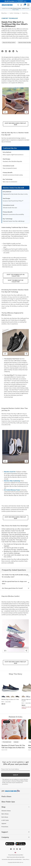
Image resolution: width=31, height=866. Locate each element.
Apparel (4, 823)
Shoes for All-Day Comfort (9, 42)
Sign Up (15, 775)
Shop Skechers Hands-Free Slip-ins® (15, 123)
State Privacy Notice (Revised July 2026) (15, 857)
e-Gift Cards (5, 820)
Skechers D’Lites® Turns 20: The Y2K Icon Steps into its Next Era (13, 746)
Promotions (5, 826)
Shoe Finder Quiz (8, 802)
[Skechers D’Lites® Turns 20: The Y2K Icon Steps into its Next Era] (14, 729)
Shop (13, 9)
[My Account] (21, 5)
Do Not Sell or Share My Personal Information (12, 859)
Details (17, 9)
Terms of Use (26, 859)
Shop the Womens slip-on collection (15, 275)
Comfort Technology (14, 13)
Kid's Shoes (5, 817)
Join (3, 791)
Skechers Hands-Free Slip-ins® (13, 188)
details (25, 1)
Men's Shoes (5, 814)
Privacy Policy (20, 781)
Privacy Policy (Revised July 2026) (15, 854)
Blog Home (4, 13)
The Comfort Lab (7, 742)
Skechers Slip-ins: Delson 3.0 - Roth (10, 699)
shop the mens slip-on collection (15, 280)
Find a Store (6, 796)
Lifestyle (16, 742)
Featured (6, 721)
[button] (17, 51)
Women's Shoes (6, 810)
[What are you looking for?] (18, 4)
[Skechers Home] (7, 5)
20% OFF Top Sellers (9, 1)
